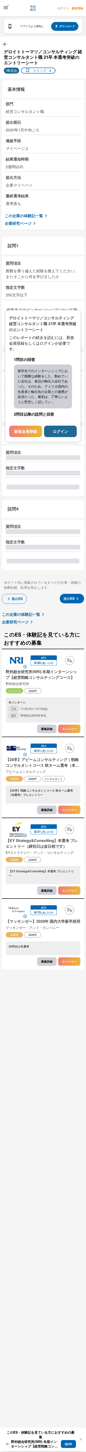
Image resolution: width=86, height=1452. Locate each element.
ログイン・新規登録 (70, 8)
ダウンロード (67, 26)
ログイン (60, 431)
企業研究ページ (18, 223)
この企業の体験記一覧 (24, 215)
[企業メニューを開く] (16, 661)
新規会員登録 (25, 431)
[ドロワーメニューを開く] (6, 8)
